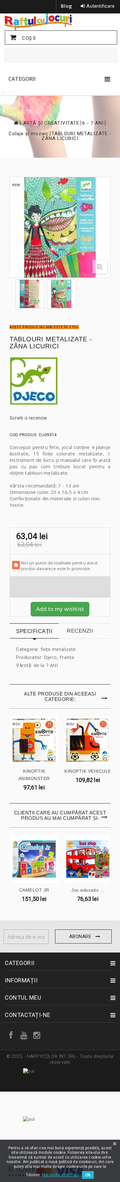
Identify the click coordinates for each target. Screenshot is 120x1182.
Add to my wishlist (60, 608)
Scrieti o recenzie (28, 418)
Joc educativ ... (87, 890)
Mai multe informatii (60, 1175)
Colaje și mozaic (29, 133)
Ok (87, 1175)
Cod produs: (24, 434)
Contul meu (23, 997)
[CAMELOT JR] (34, 859)
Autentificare (100, 6)
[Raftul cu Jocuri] (60, 21)
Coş (28, 38)
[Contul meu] (3, 93)
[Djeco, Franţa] (60, 381)
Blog (66, 6)
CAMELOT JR (34, 890)
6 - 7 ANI (93, 123)
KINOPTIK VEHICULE (87, 771)
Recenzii (80, 631)
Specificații (34, 631)
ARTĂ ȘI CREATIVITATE (51, 123)
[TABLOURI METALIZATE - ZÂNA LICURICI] (30, 294)
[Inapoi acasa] (16, 123)
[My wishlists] (23, 93)
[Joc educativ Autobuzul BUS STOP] (88, 859)
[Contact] (13, 93)
